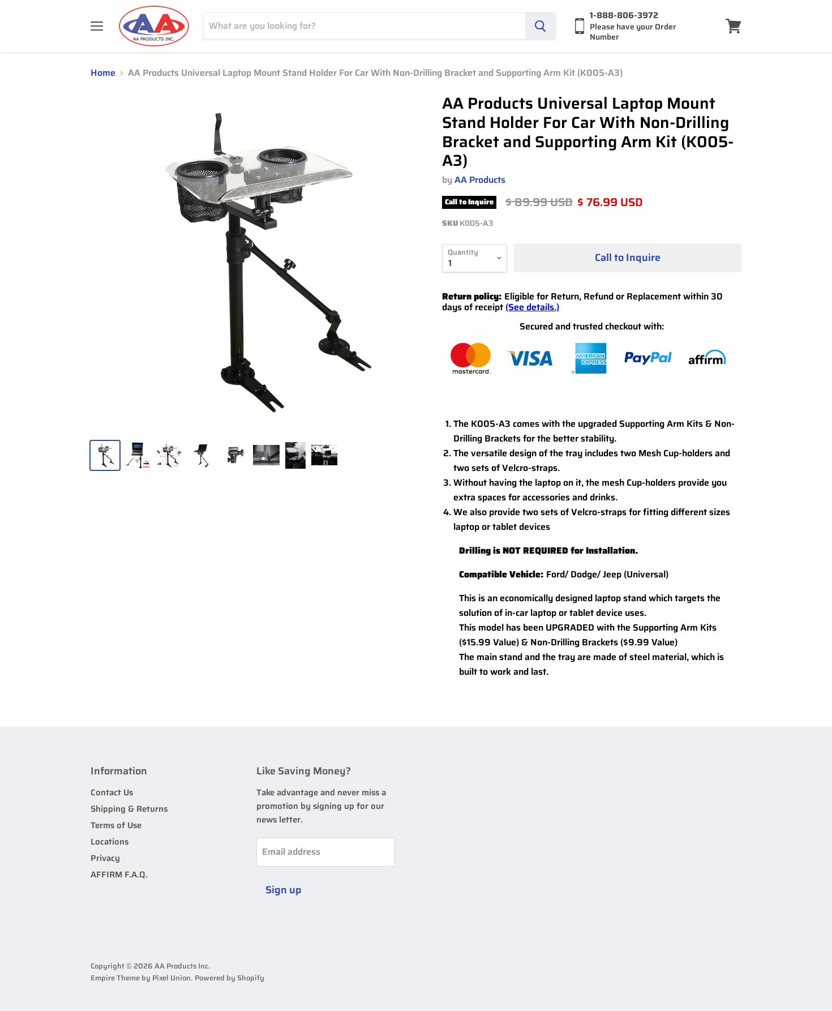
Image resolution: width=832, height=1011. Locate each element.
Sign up (283, 890)
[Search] (540, 26)
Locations (109, 842)
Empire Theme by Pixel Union (141, 978)
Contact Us (112, 792)
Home (103, 73)
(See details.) (532, 307)
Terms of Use (116, 825)
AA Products (479, 180)
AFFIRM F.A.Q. (119, 874)
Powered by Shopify (229, 978)
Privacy (105, 858)
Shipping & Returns (129, 809)
